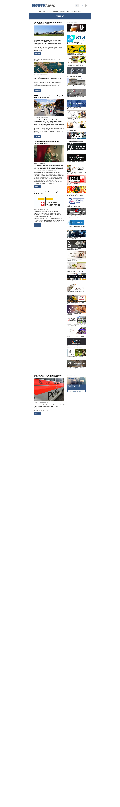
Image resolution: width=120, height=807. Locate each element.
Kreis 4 (51, 11)
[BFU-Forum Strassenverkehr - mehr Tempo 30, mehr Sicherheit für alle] (49, 107)
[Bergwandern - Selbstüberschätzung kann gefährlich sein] (49, 201)
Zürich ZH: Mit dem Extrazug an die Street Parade (47, 59)
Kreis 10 (71, 11)
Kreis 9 (68, 11)
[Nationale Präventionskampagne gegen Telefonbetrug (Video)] (49, 153)
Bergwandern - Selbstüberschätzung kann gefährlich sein (47, 192)
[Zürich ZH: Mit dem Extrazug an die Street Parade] (49, 67)
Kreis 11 (75, 11)
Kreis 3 (47, 11)
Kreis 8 (64, 11)
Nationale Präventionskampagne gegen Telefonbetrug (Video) (46, 142)
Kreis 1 (40, 11)
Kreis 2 (44, 11)
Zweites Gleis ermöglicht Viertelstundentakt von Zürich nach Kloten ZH (48, 22)
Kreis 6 (57, 11)
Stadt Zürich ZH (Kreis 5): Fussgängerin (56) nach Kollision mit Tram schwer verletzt (48, 375)
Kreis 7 (61, 11)
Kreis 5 (54, 11)
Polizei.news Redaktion (44, 74)
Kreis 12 (79, 11)
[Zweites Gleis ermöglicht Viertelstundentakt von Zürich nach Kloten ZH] (49, 30)
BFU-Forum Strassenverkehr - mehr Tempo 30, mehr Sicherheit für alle (48, 96)
